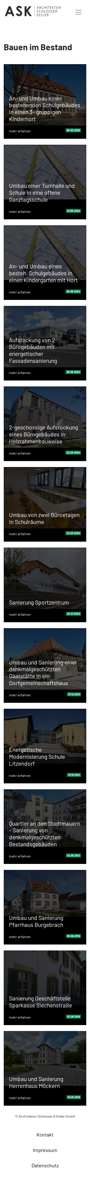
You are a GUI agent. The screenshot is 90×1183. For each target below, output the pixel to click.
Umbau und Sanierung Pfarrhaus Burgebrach (36, 921)
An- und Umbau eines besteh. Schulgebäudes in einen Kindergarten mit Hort (43, 273)
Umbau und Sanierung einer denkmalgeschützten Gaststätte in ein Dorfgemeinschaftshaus (43, 672)
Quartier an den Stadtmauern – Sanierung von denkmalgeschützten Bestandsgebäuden (44, 834)
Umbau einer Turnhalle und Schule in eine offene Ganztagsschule (42, 192)
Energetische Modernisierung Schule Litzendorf (37, 756)
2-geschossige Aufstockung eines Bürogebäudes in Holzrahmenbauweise (43, 434)
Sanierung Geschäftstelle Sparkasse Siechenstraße (40, 1002)
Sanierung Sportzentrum (39, 602)
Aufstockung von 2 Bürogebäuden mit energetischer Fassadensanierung (33, 350)
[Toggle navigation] (78, 11)
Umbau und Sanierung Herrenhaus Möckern (36, 1082)
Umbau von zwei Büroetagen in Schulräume (44, 518)
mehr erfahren (20, 131)
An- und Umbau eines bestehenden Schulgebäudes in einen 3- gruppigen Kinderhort (44, 108)
